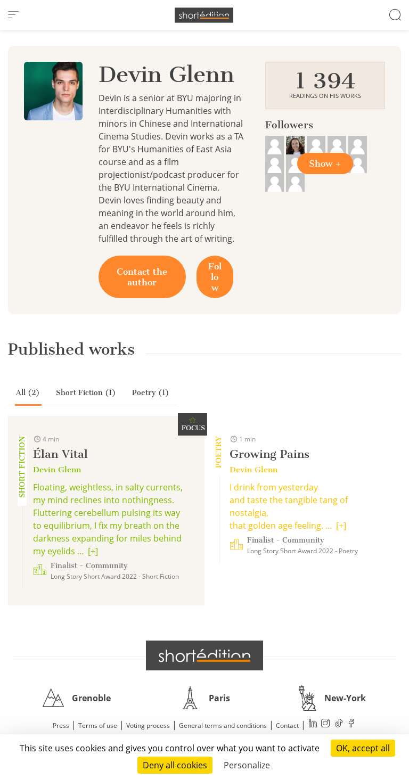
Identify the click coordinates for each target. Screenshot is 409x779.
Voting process (148, 725)
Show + (325, 163)
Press (61, 725)
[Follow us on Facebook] (351, 724)
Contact (287, 725)
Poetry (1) (150, 392)
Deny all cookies (175, 765)
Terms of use (97, 725)
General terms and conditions (223, 725)
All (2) (28, 392)
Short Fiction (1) (86, 392)
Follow (215, 277)
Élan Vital (60, 454)
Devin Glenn (57, 469)
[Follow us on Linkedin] (313, 724)
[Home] (204, 15)
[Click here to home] (204, 655)
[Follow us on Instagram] (326, 724)
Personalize (247, 765)
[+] (93, 551)
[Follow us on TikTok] (338, 724)
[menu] (13, 15)
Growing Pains (269, 454)
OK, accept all (363, 748)
